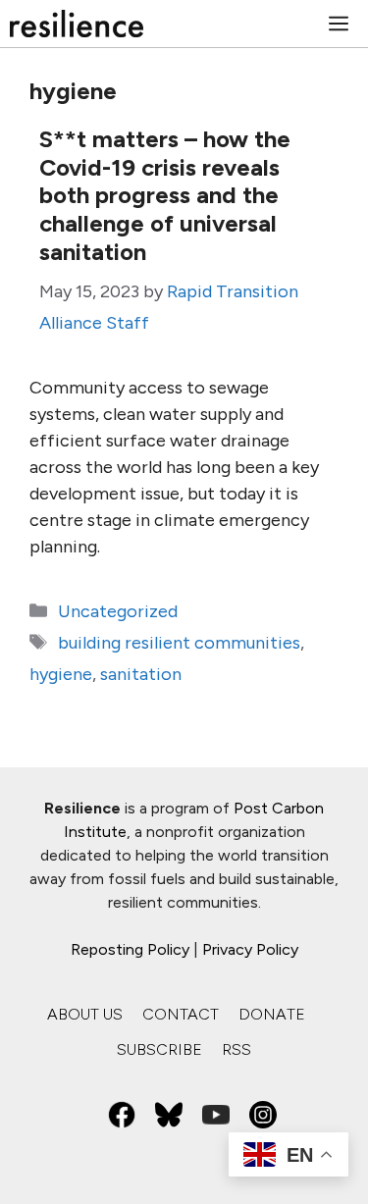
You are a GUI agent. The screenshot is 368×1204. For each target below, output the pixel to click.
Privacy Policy (250, 949)
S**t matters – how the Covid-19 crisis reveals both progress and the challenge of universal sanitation (164, 195)
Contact (180, 1014)
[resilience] (76, 23)
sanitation (141, 674)
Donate (271, 1014)
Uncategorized (118, 611)
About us (85, 1014)
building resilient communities (179, 643)
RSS (236, 1049)
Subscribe (159, 1049)
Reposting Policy (130, 949)
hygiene (60, 674)
